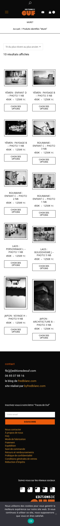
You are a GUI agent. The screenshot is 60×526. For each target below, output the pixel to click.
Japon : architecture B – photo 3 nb (44, 321)
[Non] (56, 514)
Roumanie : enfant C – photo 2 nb (15, 195)
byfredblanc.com (35, 386)
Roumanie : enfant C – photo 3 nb (44, 145)
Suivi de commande (15, 449)
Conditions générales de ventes (21, 459)
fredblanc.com (27, 381)
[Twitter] (37, 489)
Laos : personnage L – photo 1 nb (16, 249)
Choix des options (16, 107)
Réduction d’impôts (15, 462)
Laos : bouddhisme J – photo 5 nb (44, 252)
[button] (49, 2)
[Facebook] (30, 489)
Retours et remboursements (19, 452)
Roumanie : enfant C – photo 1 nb (44, 198)
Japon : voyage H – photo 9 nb (15, 317)
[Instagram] (22, 489)
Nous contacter (13, 429)
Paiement (10, 442)
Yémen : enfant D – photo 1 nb (16, 94)
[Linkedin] (52, 489)
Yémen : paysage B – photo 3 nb (44, 94)
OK (30, 521)
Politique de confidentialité (18, 455)
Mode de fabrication (15, 439)
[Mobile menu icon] (6, 12)
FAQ (7, 436)
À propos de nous (14, 432)
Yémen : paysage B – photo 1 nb (16, 144)
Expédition (10, 445)
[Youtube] (45, 489)
